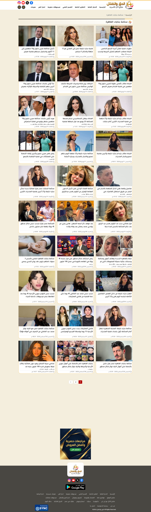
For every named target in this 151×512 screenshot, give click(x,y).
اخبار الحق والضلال (64, 497)
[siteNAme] (120, 5)
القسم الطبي (67, 7)
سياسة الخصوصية (102, 506)
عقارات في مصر (69, 501)
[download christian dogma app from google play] (75, 487)
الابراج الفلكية (58, 501)
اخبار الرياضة (40, 494)
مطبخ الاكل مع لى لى (108, 501)
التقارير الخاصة (80, 7)
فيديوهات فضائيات (50, 497)
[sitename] (75, 470)
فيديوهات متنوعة (54, 7)
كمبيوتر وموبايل (77, 497)
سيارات (89, 501)
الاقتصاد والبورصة (89, 497)
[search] (19, 7)
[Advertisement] (75, 413)
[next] (71, 382)
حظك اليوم (48, 501)
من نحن (112, 506)
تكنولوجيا (96, 501)
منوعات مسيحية (51, 494)
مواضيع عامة (101, 497)
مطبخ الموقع (111, 497)
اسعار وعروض (80, 501)
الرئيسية (102, 7)
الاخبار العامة (92, 7)
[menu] (23, 7)
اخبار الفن (41, 7)
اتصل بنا (92, 506)
